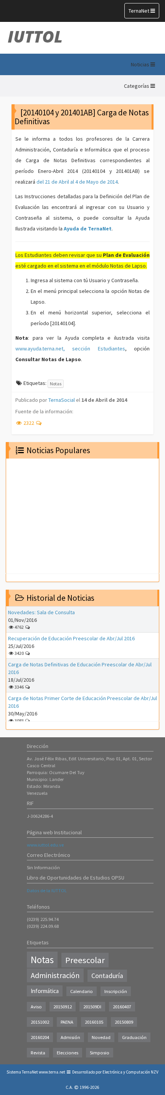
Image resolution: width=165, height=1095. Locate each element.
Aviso (36, 1007)
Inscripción (115, 991)
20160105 (94, 1022)
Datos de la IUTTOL (47, 890)
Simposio (99, 1053)
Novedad (101, 1037)
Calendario (81, 991)
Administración (55, 975)
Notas (55, 383)
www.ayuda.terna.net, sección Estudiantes (70, 348)
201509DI (92, 1007)
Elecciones (67, 1053)
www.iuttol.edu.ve (45, 845)
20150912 (62, 1007)
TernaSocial (61, 399)
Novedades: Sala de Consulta (41, 612)
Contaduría (107, 976)
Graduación (134, 1037)
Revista (38, 1053)
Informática (45, 991)
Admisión (70, 1037)
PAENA (67, 1022)
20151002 (40, 1022)
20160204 (40, 1037)
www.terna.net (52, 1072)
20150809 (124, 1022)
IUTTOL (35, 36)
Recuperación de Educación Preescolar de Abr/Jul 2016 (71, 638)
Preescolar (85, 960)
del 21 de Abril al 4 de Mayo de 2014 (77, 181)
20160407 (122, 1007)
